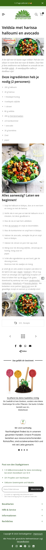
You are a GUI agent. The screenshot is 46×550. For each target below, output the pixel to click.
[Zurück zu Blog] (23, 336)
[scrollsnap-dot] (19, 450)
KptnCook (26, 286)
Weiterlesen (23, 410)
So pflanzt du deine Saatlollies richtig (23, 398)
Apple (20, 272)
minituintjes (7, 283)
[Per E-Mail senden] (30, 346)
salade (11, 68)
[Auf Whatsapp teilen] (25, 346)
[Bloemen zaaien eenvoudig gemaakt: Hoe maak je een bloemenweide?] (10, 336)
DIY (20, 323)
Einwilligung (15, 496)
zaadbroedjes (34, 280)
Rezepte (26, 323)
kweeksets (17, 283)
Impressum (38, 534)
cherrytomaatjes (16, 116)
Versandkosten (23, 541)
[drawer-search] (36, 14)
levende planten (31, 283)
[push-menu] (3, 14)
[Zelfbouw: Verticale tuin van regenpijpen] (35, 336)
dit (9, 269)
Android (27, 272)
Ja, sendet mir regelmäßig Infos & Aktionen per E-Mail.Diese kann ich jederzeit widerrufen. (20, 495)
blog (24, 277)
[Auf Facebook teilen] (15, 346)
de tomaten (13, 225)
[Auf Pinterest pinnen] (20, 346)
